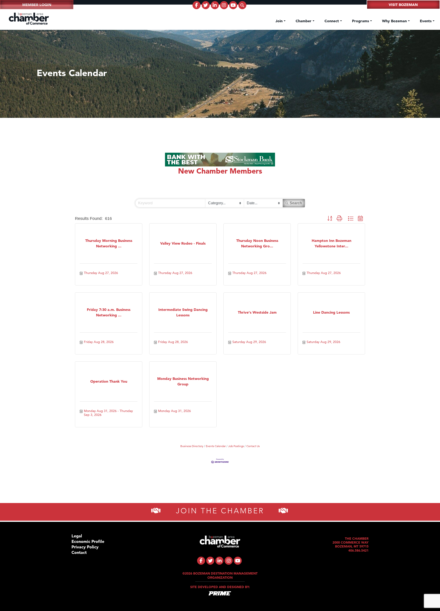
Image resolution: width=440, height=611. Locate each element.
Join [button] (279, 21)
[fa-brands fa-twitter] (206, 5)
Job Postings (236, 446)
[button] (329, 218)
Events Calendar (216, 446)
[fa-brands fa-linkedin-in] (215, 5)
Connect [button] (332, 21)
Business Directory (191, 446)
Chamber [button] (304, 21)
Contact (79, 552)
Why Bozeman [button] (395, 21)
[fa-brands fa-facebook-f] (196, 5)
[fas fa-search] (242, 5)
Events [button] (426, 21)
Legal (77, 536)
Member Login (36, 4)
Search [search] (296, 203)
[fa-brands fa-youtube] (233, 5)
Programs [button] (361, 21)
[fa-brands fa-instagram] (224, 5)
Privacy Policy (85, 547)
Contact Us (253, 446)
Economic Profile (88, 541)
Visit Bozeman (403, 4)
